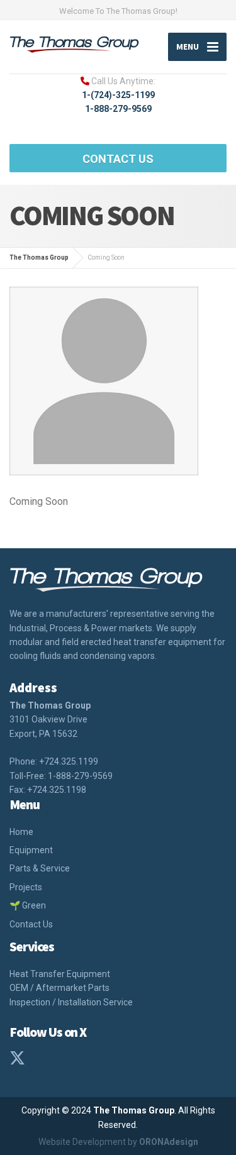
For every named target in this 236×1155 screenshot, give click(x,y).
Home (21, 832)
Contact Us (118, 158)
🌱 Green (27, 905)
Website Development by (118, 1142)
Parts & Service (39, 868)
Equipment (31, 850)
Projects (25, 887)
